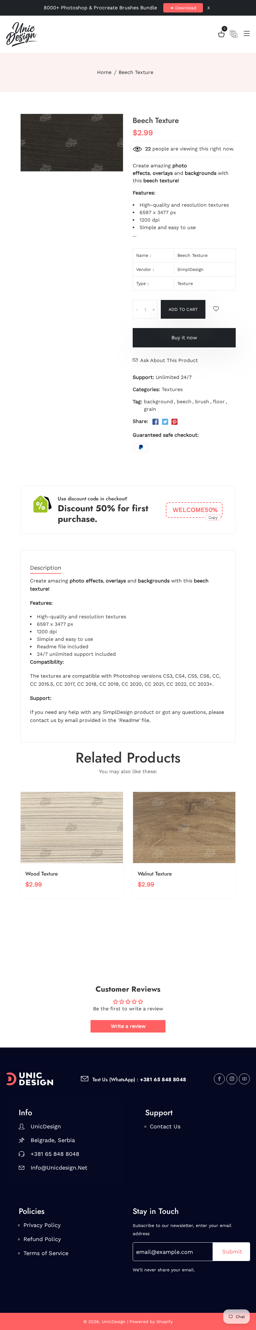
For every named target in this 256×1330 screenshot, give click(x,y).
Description (45, 568)
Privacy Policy (42, 1225)
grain (150, 409)
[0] (221, 35)
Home (104, 72)
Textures (172, 389)
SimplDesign (190, 269)
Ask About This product (169, 360)
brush (202, 402)
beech (184, 402)
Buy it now (184, 338)
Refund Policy (42, 1239)
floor (219, 402)
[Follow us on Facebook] (155, 422)
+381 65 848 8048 (55, 1154)
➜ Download (183, 7)
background (158, 402)
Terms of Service (45, 1253)
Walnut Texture (155, 873)
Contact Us (165, 1126)
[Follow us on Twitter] (164, 422)
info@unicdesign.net (59, 1167)
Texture (185, 283)
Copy (213, 517)
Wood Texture (41, 873)
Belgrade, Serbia (53, 1140)
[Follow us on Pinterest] (174, 422)
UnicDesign (46, 1126)
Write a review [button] (128, 1026)
